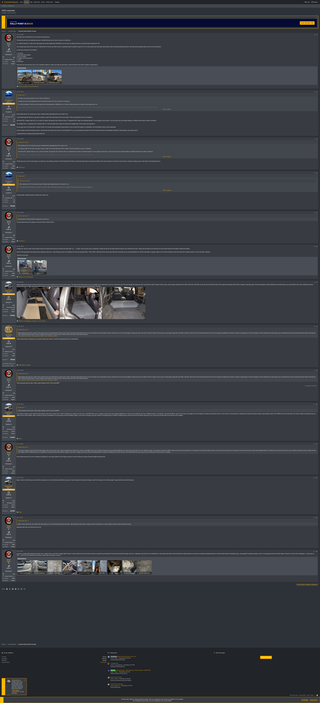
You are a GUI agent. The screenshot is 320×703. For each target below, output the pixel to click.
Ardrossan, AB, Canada (11, 117)
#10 (317, 404)
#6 (317, 246)
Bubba (4, 13)
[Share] (315, 35)
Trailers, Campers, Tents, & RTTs (118, 673)
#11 (317, 444)
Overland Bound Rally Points (117, 659)
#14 (317, 551)
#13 (317, 517)
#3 (317, 139)
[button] (53, 2)
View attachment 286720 (24, 336)
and (25, 277)
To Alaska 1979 (114, 663)
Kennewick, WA (11, 307)
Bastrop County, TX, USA (11, 351)
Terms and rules (294, 695)
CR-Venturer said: (22, 142)
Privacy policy (302, 695)
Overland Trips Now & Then (117, 666)
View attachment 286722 (51, 336)
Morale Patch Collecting (116, 684)
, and (28, 86)
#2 (317, 91)
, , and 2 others (32, 321)
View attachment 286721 (38, 336)
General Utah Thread (115, 677)
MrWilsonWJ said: (22, 329)
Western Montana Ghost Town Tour (123, 656)
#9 (317, 370)
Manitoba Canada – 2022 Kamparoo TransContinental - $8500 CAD (130, 670)
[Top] (315, 695)
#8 (317, 326)
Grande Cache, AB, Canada (12, 59)
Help (308, 695)
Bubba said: (21, 95)
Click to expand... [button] (167, 109)
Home (312, 695)
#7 (317, 282)
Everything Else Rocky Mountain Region (120, 680)
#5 (317, 212)
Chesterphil (103, 662)
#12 (317, 477)
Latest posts (113, 652)
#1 (317, 34)
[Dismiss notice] (316, 18)
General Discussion (115, 687)
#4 (317, 173)
